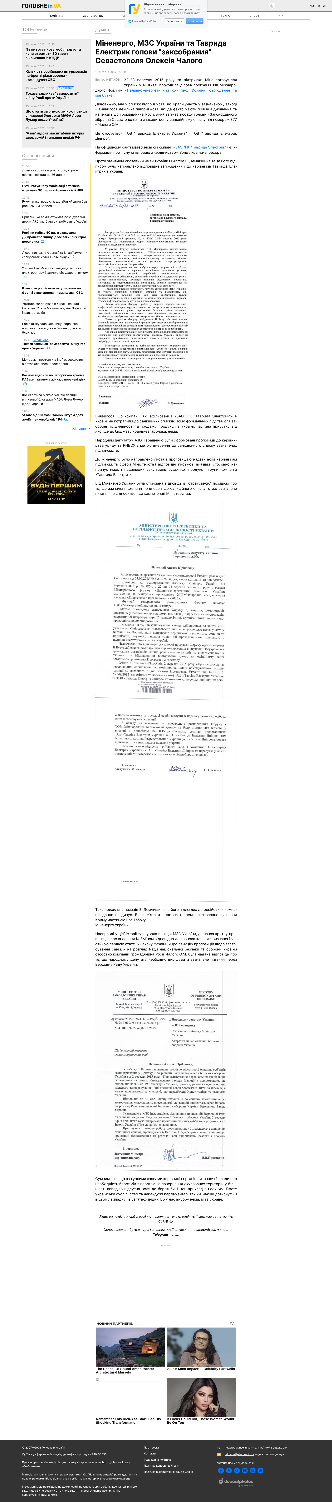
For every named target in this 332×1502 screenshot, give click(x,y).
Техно (225, 15)
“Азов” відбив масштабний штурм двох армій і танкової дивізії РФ (52, 415)
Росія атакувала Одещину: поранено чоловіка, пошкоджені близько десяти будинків (51, 326)
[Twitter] (229, 1471)
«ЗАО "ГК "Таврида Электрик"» (200, 147)
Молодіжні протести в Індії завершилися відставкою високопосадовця (53, 360)
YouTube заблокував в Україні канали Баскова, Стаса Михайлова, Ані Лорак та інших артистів (54, 306)
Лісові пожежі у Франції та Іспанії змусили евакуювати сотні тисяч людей (54, 253)
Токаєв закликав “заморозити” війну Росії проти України (54, 344)
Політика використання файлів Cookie (168, 1471)
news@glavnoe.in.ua (238, 1447)
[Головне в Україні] (41, 6)
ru (318, 5)
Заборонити (175, 21)
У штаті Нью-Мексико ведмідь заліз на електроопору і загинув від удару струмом (55, 269)
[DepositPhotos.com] (236, 1483)
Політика (56, 15)
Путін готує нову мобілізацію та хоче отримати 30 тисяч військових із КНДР (52, 186)
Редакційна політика (157, 1459)
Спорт (254, 15)
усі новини (79, 428)
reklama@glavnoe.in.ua (239, 1454)
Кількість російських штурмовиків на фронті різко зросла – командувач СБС (52, 288)
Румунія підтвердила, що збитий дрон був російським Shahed (54, 202)
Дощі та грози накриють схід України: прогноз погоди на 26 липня (51, 170)
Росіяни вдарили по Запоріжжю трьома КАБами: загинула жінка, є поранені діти (53, 375)
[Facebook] (221, 1471)
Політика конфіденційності (161, 1465)
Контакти (150, 1453)
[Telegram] (237, 1471)
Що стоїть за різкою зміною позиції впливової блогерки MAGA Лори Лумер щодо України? (52, 397)
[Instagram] (245, 1471)
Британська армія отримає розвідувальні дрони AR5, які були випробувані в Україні (54, 217)
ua (312, 5)
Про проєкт (151, 1447)
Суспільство (93, 15)
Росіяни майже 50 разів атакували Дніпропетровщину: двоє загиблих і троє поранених (54, 235)
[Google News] (253, 1471)
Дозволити (195, 21)
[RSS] (260, 1471)
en (324, 5)
